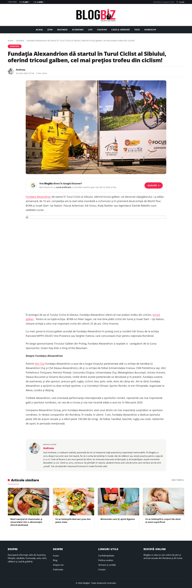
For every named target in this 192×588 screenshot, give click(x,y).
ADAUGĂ (154, 185)
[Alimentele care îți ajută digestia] (118, 501)
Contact (102, 569)
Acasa (39, 29)
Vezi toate (177, 480)
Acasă (10, 40)
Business (62, 29)
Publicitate (58, 569)
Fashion (102, 29)
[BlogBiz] (96, 15)
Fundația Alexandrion (38, 196)
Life (90, 29)
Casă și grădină (120, 29)
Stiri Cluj (40, 363)
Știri (50, 29)
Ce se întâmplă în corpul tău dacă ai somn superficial (162, 520)
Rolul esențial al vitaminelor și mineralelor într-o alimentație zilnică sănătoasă (26, 522)
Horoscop (150, 29)
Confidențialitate (106, 555)
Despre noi (58, 564)
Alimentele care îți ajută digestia (117, 519)
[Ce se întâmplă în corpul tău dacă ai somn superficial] (163, 501)
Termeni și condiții (107, 564)
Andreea (20, 69)
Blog (55, 560)
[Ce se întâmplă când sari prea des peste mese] (73, 501)
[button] (180, 2)
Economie (78, 29)
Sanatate (20, 40)
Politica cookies (105, 560)
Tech (137, 29)
